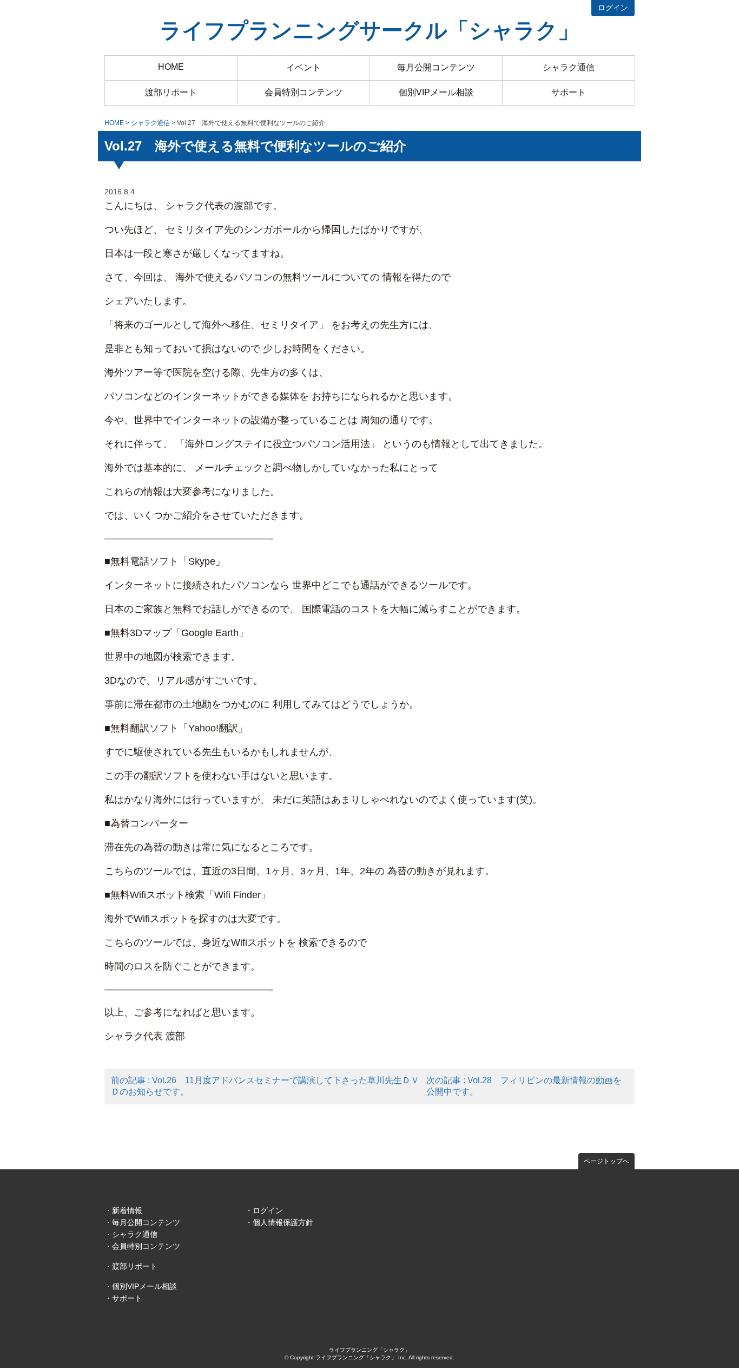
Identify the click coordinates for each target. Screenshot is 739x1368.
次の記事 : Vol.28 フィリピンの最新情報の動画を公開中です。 (524, 1086)
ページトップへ (606, 1161)
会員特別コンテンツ (303, 92)
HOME (171, 66)
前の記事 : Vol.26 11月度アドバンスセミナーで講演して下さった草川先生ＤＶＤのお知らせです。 (265, 1086)
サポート (568, 92)
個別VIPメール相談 (436, 92)
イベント (303, 67)
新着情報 (127, 1210)
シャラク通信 (569, 67)
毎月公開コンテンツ (436, 67)
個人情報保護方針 (283, 1222)
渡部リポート (171, 92)
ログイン (613, 7)
